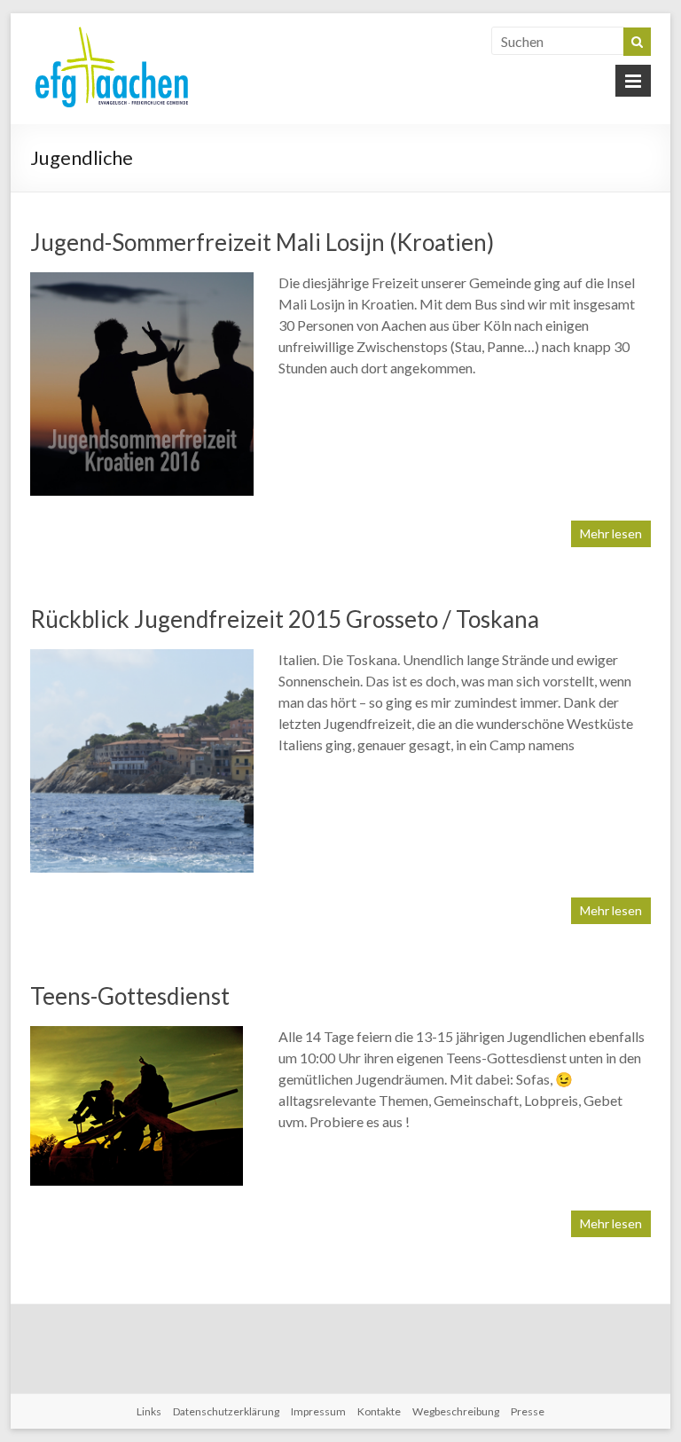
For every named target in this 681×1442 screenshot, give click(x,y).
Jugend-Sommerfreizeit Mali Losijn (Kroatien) (262, 242)
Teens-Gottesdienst (130, 996)
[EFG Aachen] (111, 30)
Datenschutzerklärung (226, 1411)
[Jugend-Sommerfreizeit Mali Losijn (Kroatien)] (142, 280)
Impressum (318, 1411)
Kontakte (379, 1411)
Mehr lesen (611, 533)
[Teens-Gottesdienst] (136, 1034)
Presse (527, 1411)
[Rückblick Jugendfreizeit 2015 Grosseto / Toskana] (142, 657)
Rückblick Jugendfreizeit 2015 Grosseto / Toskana (284, 619)
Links (149, 1411)
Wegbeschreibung (455, 1411)
